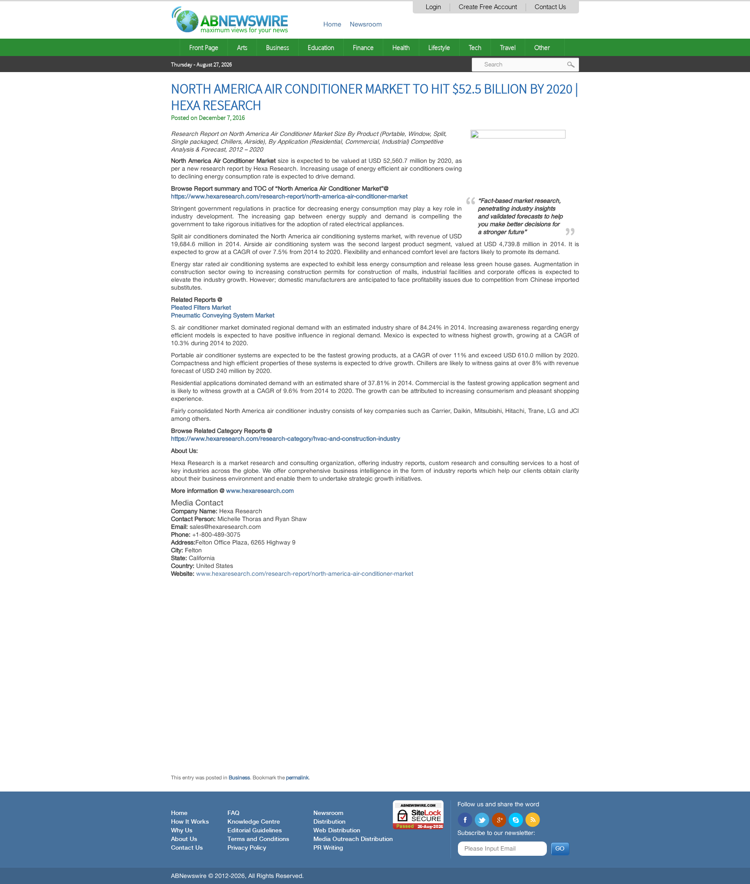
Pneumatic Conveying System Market (222, 315)
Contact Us (550, 7)
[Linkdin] (498, 820)
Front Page (203, 47)
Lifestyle (439, 47)
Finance (363, 47)
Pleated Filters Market (201, 307)
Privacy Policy (246, 848)
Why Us (181, 831)
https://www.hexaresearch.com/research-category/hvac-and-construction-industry (285, 438)
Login (433, 7)
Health (401, 47)
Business (277, 47)
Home (332, 24)
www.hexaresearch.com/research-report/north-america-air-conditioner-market (304, 573)
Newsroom (366, 24)
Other (542, 47)
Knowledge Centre (253, 822)
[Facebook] (464, 820)
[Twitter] (481, 820)
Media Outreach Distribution (353, 839)
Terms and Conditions (258, 839)
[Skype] (515, 820)
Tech (475, 47)
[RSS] (532, 820)
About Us (184, 839)
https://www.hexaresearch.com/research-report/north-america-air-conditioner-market (289, 196)
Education (321, 47)
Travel (508, 47)
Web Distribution (336, 831)
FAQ (233, 813)
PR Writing (328, 848)
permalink (297, 778)
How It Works (190, 822)
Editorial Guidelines (254, 831)
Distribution (329, 822)
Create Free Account (488, 7)
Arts (242, 47)
